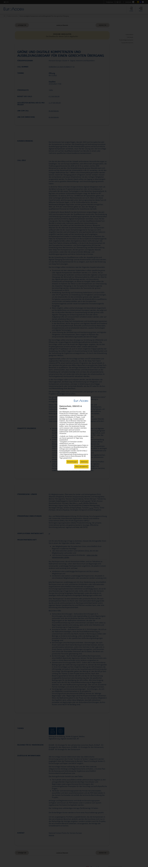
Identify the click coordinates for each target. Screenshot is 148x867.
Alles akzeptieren (81, 466)
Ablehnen (84, 462)
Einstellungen (72, 462)
